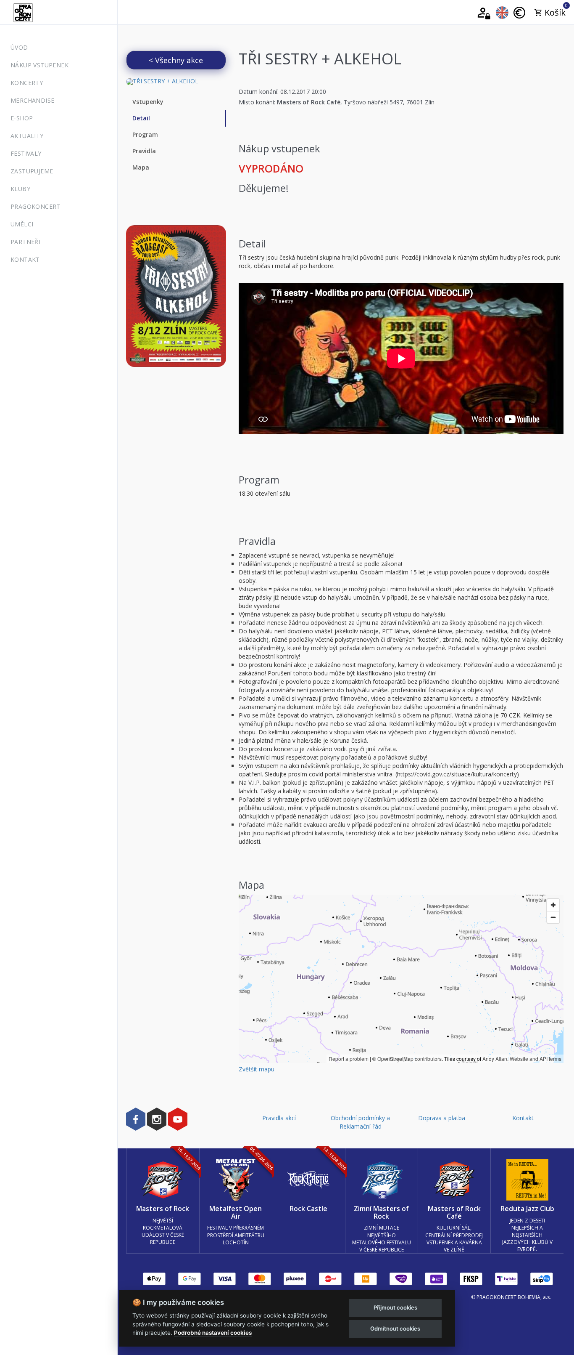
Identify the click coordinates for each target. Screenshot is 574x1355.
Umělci (22, 224)
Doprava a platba (441, 1118)
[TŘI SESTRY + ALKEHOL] (176, 81)
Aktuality (27, 136)
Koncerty (27, 83)
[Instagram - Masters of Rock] (156, 1119)
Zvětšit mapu (256, 1069)
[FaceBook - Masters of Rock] (135, 1119)
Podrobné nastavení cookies (213, 1332)
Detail (141, 118)
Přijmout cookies (395, 1307)
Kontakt (25, 259)
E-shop (22, 118)
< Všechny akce (176, 60)
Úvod (19, 47)
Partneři (25, 242)
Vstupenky (147, 102)
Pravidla (144, 151)
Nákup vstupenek (39, 65)
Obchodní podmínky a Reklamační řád (360, 1122)
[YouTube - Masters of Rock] (177, 1119)
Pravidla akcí (279, 1118)
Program (145, 134)
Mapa (140, 167)
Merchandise (32, 100)
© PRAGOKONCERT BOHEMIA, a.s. (511, 1297)
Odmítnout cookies (395, 1328)
